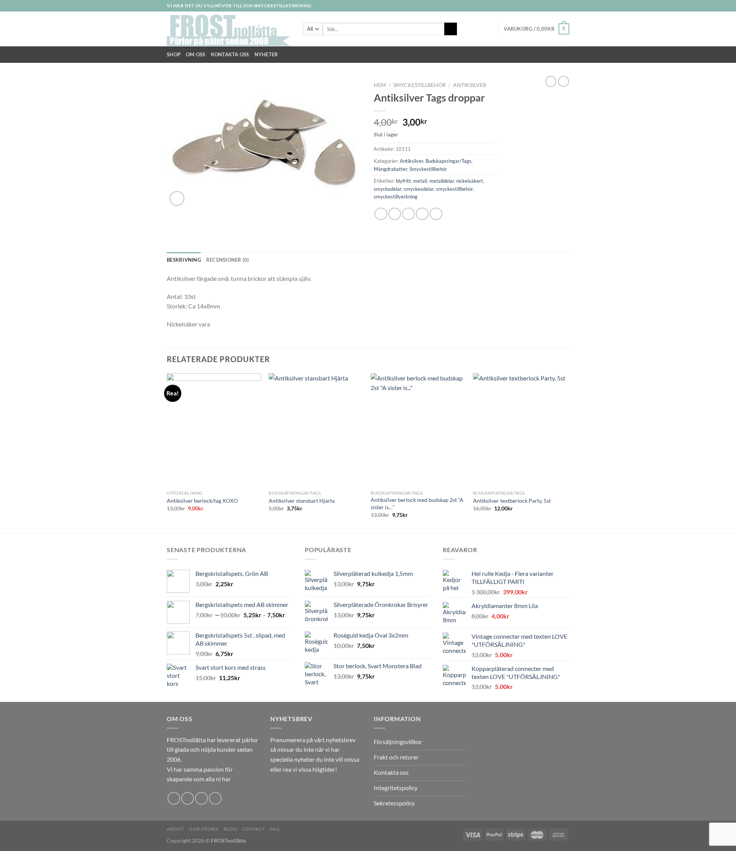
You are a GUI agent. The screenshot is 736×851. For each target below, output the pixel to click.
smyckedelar (387, 189)
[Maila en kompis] (408, 214)
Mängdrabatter (390, 169)
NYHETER (266, 54)
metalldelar (441, 181)
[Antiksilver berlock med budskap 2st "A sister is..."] (418, 430)
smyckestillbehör (454, 189)
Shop (174, 54)
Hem (380, 85)
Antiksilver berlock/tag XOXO (202, 500)
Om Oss (195, 54)
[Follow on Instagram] (551, 5)
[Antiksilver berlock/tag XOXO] (214, 430)
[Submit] (450, 29)
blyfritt (403, 181)
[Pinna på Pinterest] (422, 214)
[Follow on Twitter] (558, 5)
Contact (253, 829)
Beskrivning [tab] (184, 260)
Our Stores (204, 829)
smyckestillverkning (395, 196)
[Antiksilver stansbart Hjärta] (316, 430)
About (175, 829)
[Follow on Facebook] (543, 5)
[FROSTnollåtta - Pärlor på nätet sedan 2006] (229, 29)
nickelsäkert (469, 181)
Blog (230, 829)
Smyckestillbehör (419, 85)
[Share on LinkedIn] (436, 214)
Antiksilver (469, 85)
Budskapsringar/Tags (449, 161)
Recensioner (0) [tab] (227, 260)
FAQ (275, 829)
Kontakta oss (230, 54)
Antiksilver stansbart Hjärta (302, 500)
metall (420, 181)
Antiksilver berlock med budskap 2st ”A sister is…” (417, 503)
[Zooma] (176, 198)
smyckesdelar (419, 189)
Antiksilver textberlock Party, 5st (512, 500)
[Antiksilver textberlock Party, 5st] (520, 430)
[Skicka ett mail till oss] (565, 5)
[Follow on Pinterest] (215, 798)
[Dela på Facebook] (381, 214)
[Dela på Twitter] (394, 214)
